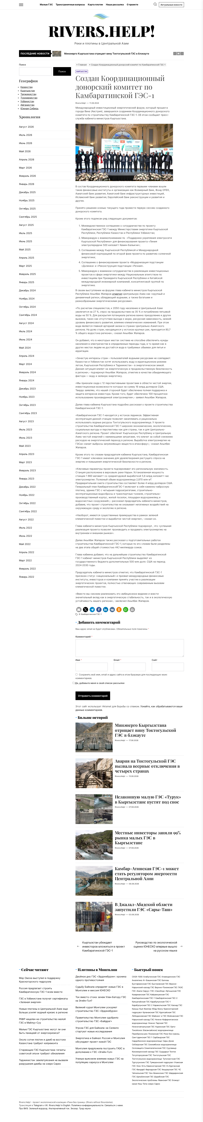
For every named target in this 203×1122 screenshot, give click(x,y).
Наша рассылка (115, 4)
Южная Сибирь (29, 108)
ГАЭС (180, 987)
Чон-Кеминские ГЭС (158, 1073)
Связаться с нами (113, 1105)
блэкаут (176, 1080)
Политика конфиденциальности (87, 1105)
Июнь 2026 (25, 143)
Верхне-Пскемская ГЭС (166, 987)
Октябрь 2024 (27, 306)
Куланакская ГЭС (151, 1012)
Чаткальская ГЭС (140, 1073)
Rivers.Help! (101, 31)
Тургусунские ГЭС (140, 1062)
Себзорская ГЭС (139, 1044)
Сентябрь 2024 (28, 314)
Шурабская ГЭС (161, 1076)
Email (117, 660)
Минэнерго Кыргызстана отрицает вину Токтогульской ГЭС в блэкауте (145, 730)
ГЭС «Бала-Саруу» (141, 991)
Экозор (74, 1108)
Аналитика (137, 980)
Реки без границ (171, 1034)
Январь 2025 (26, 282)
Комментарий (83, 636)
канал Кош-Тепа (139, 1084)
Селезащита (138, 1048)
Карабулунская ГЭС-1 (160, 1001)
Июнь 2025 (25, 241)
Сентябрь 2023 (28, 413)
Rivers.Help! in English (59, 1105)
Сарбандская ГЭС (161, 1037)
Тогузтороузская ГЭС (142, 1055)
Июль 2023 (25, 429)
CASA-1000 (137, 976)
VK (46, 1105)
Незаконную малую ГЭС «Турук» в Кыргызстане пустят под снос (148, 799)
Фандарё (140, 1069)
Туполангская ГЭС (171, 1059)
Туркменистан (29, 97)
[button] (78, 609)
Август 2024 (26, 323)
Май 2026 (25, 151)
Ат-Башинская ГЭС (152, 980)
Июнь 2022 (25, 535)
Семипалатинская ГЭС (155, 1048)
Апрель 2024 (26, 355)
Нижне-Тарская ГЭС (157, 1023)
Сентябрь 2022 (28, 511)
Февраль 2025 (27, 274)
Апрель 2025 (26, 257)
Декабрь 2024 (27, 290)
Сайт (154, 660)
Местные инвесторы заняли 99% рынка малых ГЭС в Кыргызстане (148, 837)
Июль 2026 (25, 134)
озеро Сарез (154, 1084)
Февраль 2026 (27, 175)
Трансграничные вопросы (70, 4)
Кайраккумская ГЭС (159, 994)
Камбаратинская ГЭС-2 (166, 998)
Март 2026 (25, 167)
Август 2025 (26, 224)
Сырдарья (164, 1051)
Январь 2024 (26, 380)
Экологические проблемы (144, 1080)
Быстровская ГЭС (160, 984)
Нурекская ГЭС (162, 1026)
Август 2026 (26, 126)
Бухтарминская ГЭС (141, 984)
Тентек (172, 1051)
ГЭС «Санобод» (157, 991)
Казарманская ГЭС (141, 994)
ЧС (179, 1069)
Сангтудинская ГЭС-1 (142, 1037)
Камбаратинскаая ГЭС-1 (143, 998)
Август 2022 (26, 519)
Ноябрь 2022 (26, 494)
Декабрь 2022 (27, 486)
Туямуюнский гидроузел (161, 1062)
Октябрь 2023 (27, 404)
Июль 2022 (25, 527)
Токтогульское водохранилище (147, 1059)
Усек (138, 1066)
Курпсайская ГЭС (167, 1012)
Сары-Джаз (168, 1041)
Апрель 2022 (26, 552)
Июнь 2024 (25, 339)
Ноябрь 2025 (26, 200)
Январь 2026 (26, 184)
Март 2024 (25, 364)
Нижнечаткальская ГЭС (143, 1026)
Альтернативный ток (59, 1108)
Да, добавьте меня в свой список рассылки (99, 683)
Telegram (38, 1105)
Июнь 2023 (25, 437)
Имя (78, 660)
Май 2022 (25, 544)
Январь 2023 (26, 478)
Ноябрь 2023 (26, 396)
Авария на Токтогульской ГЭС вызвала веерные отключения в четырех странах (147, 766)
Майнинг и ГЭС (159, 1016)
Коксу (160, 1009)
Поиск (22, 64)
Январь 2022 (26, 576)
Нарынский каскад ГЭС (143, 1019)
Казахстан (27, 87)
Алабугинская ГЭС (152, 976)
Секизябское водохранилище (162, 1044)
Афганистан (27, 104)
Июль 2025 (25, 233)
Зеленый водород (38, 1108)
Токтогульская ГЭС (162, 1055)
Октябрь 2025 (27, 208)
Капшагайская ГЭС (141, 1001)
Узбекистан (27, 101)
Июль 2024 (25, 331)
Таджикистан (28, 94)
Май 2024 (25, 347)
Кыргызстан (28, 90)
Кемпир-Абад (150, 1009)
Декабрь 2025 (27, 192)
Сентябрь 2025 (28, 216)
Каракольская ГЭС (162, 1005)
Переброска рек (140, 1034)
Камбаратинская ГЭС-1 (91, 614)
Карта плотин (95, 4)
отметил (117, 293)
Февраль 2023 (27, 470)
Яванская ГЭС (164, 1080)
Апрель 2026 (26, 159)
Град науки (85, 1108)
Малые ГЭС (46, 4)
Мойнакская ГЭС (175, 1016)
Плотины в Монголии (97, 969)
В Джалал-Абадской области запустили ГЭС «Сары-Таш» (143, 907)
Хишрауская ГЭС (169, 1069)
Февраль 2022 (27, 568)
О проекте (132, 4)
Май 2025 (25, 249)
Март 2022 (25, 560)
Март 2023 (25, 462)
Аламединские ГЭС (171, 976)
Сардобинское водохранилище (147, 1041)
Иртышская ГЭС (173, 991)
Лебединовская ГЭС (141, 1016)
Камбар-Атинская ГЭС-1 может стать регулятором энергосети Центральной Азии (147, 873)
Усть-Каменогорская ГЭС (153, 1066)
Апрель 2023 (26, 454)
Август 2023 (26, 421)
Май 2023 (25, 445)
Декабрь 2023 (27, 388)
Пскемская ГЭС (155, 1034)
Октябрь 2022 (27, 503)
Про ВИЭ (23, 1108)
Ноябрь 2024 (26, 298)
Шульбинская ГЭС (144, 1076)
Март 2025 (25, 265)
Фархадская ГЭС (153, 1069)
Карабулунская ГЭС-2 (142, 1005)
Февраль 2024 (27, 372)
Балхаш (165, 980)
